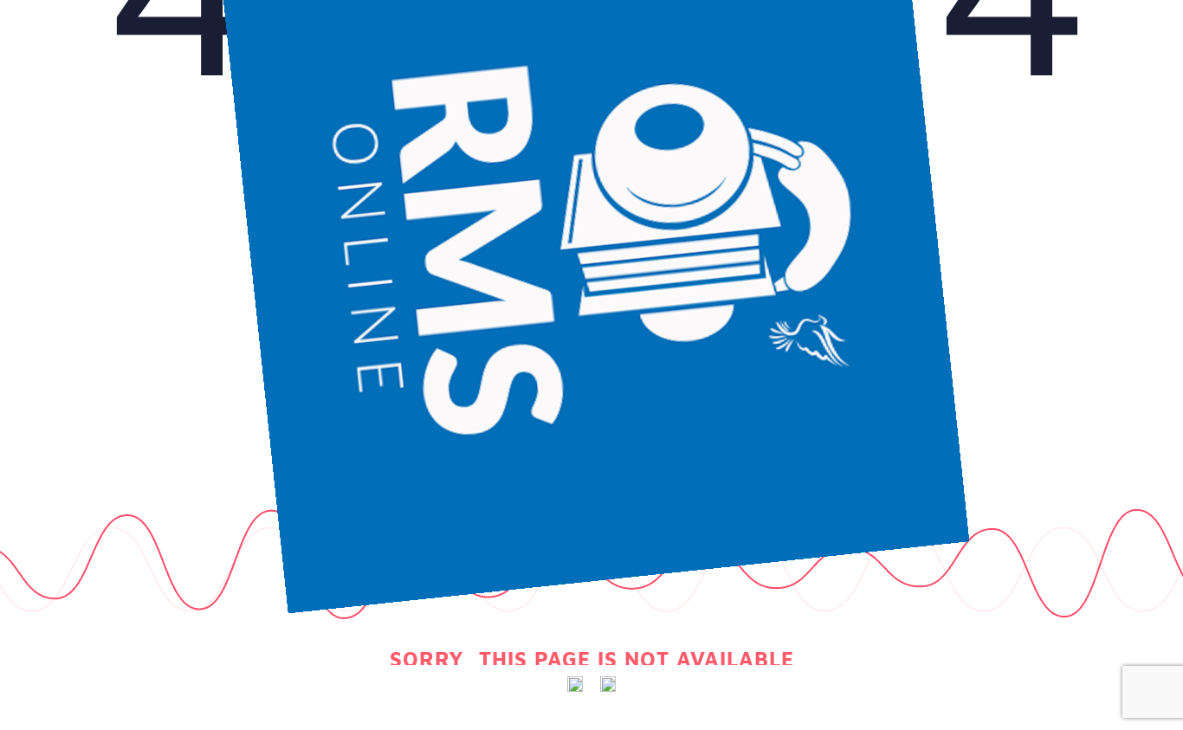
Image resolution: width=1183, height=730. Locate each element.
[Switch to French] (608, 684)
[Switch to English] (575, 684)
